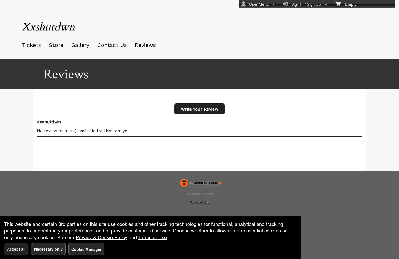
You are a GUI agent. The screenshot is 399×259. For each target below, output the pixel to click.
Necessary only (48, 249)
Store (56, 45)
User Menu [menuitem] (258, 4)
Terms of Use (199, 202)
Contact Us (112, 45)
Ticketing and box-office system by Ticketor (200, 184)
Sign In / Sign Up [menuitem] (305, 4)
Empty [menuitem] (349, 4)
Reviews (145, 45)
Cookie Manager (86, 249)
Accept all (16, 249)
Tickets (31, 45)
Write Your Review (199, 109)
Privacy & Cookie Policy (101, 237)
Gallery (80, 45)
